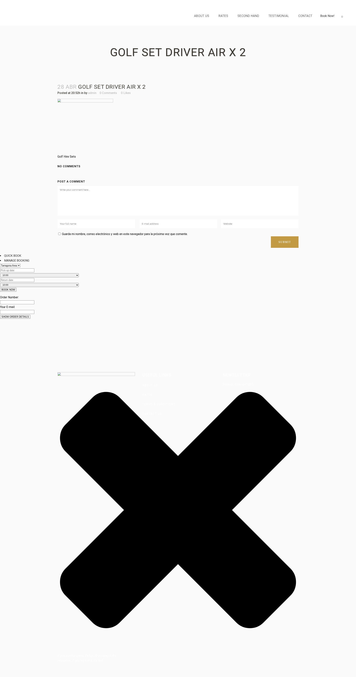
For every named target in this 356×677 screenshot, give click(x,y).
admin (92, 93)
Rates (147, 394)
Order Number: (9, 297)
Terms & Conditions (158, 404)
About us (150, 385)
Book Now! (327, 16)
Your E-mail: (7, 307)
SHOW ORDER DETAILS (15, 316)
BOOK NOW (8, 289)
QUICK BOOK (12, 255)
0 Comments (108, 93)
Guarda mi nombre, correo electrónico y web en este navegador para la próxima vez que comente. (125, 234)
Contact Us (152, 413)
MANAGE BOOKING (16, 260)
